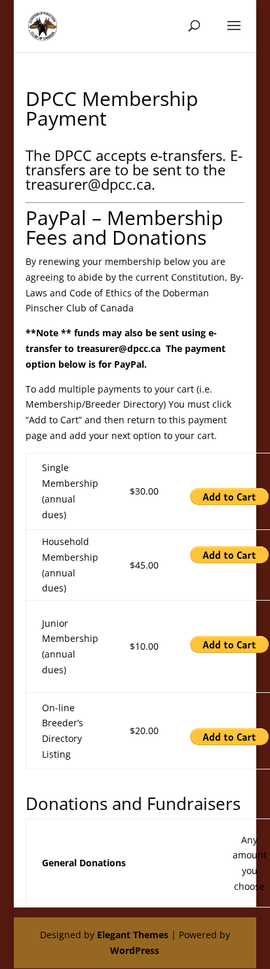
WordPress (134, 950)
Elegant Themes (132, 934)
